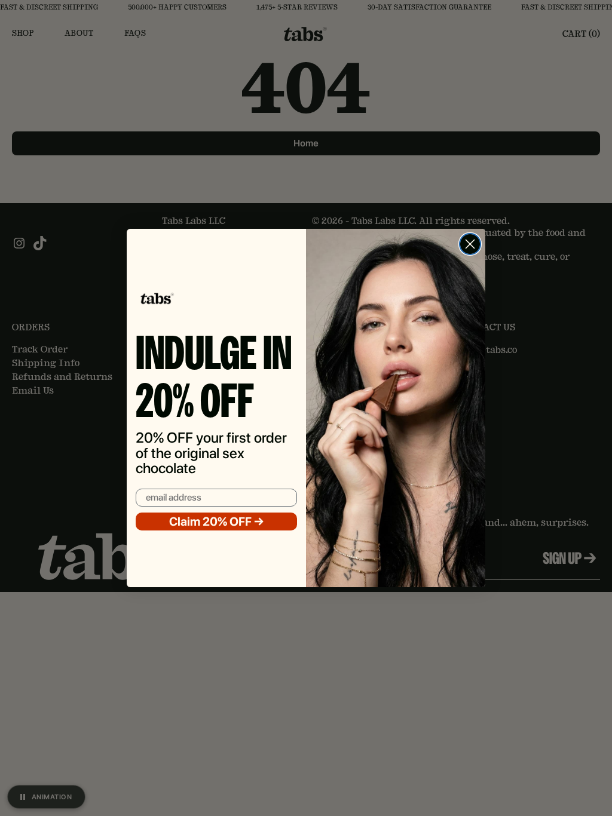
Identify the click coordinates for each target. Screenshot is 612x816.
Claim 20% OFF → (216, 521)
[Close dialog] (470, 244)
